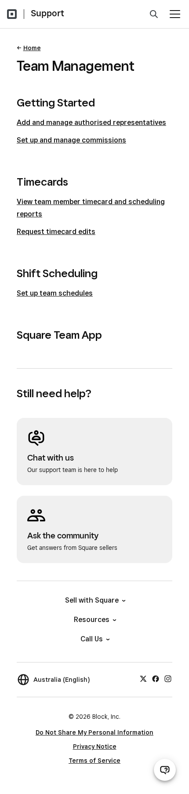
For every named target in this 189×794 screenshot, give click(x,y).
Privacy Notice (94, 746)
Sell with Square (92, 600)
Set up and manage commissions (71, 140)
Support (47, 13)
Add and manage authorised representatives (91, 122)
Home (32, 47)
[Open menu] (174, 14)
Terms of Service (94, 760)
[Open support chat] (165, 770)
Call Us (91, 639)
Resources (91, 619)
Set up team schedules (55, 293)
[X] (143, 678)
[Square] (12, 14)
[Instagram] (168, 678)
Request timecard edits (56, 231)
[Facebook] (155, 678)
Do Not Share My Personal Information (94, 732)
